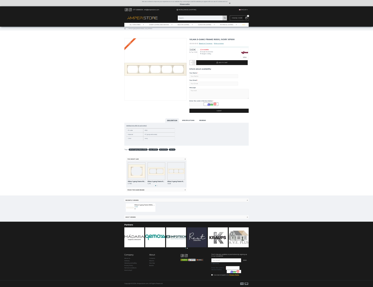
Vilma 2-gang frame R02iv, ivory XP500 (156, 181)
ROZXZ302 (163, 149)
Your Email (193, 80)
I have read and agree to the (226, 275)
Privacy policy (185, 4)
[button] (155, 185)
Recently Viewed (132, 200)
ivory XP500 (153, 149)
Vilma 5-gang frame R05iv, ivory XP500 (144, 205)
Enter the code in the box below (200, 101)
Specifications (188, 120)
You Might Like (133, 159)
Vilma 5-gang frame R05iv (138, 149)
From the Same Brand (135, 190)
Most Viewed (130, 217)
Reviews (202, 120)
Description (172, 120)
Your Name (193, 73)
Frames (172, 149)
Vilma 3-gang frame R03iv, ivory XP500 (176, 181)
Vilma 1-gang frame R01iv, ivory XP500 (137, 181)
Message (192, 87)
